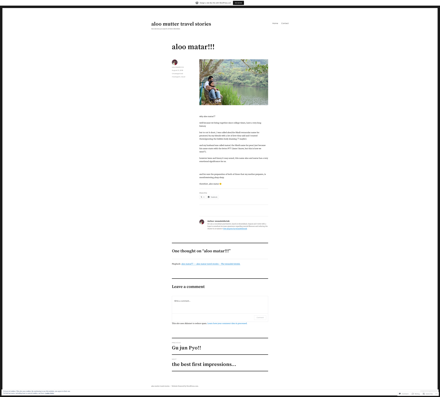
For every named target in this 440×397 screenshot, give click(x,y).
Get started (238, 3)
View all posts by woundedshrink (235, 229)
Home (275, 23)
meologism (176, 77)
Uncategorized (177, 73)
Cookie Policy (49, 393)
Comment (260, 317)
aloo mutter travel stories (181, 24)
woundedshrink (178, 67)
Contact (285, 23)
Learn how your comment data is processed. (227, 323)
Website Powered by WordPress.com (185, 386)
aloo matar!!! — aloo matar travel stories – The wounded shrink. (210, 264)
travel (183, 77)
